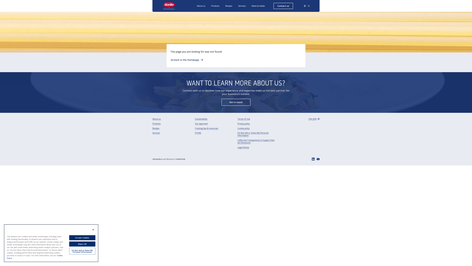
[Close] (93, 229)
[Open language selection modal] (305, 6)
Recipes (228, 6)
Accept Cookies (82, 237)
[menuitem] (204, 6)
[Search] (309, 6)
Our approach (201, 123)
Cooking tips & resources (206, 128)
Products (215, 6)
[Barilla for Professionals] (169, 5)
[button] (283, 6)
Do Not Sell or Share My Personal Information (252, 134)
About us (201, 6)
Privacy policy (243, 123)
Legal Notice (243, 147)
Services (242, 6)
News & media (258, 6)
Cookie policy (243, 128)
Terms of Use (243, 119)
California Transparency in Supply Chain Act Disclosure (256, 141)
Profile (198, 133)
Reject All (82, 244)
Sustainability (201, 119)
